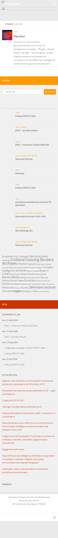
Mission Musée (27, 274)
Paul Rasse (15, 284)
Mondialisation (40, 274)
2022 (16, 31)
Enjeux (11, 267)
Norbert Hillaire (17, 280)
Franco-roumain (35, 267)
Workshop (19, 173)
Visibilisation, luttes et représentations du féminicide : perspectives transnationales (25, 471)
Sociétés (25, 287)
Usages (16, 291)
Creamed (6, 260)
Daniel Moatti (40, 264)
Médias (16, 277)
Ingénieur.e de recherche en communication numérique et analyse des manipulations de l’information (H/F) (27, 383)
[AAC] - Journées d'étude (15, 337)
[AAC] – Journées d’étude (26, 130)
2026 (17, 113)
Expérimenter (24, 268)
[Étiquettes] (47, 105)
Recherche (50, 284)
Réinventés (8, 287)
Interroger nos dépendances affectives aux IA (22, 407)
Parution (19, 36)
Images (49, 267)
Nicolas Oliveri (35, 278)
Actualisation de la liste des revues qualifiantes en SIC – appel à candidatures (28, 392)
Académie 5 (8, 256)
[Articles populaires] (29, 105)
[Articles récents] (11, 105)
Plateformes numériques (30, 284)
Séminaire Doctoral (23, 159)
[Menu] (54, 3)
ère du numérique (43, 291)
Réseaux (17, 288)
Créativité (31, 264)
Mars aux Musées (33, 271)
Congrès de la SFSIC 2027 (13, 400)
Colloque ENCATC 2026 (25, 116)
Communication (38, 256)
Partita (6, 283)
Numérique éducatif (43, 281)
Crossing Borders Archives (28, 261)
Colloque (23, 256)
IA (43, 267)
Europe (17, 268)
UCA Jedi (6, 291)
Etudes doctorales (29, 156)
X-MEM (23, 127)
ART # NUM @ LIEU (22, 228)
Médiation (25, 278)
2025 (17, 199)
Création (22, 263)
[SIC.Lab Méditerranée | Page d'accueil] (14, 3)
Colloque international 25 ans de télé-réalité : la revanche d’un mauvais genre (29, 415)
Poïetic (43, 284)
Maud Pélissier (15, 274)
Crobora (17, 259)
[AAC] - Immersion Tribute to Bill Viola (20, 326)
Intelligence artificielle (14, 270)
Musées (6, 277)
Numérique (30, 280)
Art (16, 256)
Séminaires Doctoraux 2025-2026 (30, 216)
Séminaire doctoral (42, 287)
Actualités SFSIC (10, 375)
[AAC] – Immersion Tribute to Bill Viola (32, 145)
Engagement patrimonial (13, 449)
